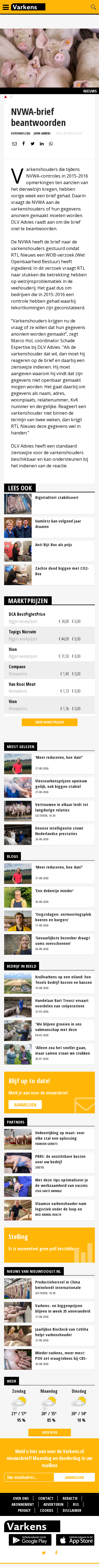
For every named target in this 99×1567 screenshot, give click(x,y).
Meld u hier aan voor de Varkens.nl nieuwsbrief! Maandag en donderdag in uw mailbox (49, 1458)
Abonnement (23, 1504)
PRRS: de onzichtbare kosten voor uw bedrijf (60, 1158)
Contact (45, 1498)
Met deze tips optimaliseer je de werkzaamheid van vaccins (61, 1182)
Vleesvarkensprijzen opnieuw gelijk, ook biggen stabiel (61, 783)
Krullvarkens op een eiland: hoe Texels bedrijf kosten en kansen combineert (63, 979)
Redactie (70, 1498)
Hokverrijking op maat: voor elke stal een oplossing (59, 1135)
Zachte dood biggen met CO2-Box (62, 570)
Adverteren (53, 1504)
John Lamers (42, 133)
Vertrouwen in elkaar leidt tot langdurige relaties (61, 807)
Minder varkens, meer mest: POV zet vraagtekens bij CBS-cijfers (61, 1355)
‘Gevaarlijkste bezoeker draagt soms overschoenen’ (62, 940)
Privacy (24, 1510)
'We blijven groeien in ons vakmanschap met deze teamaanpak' (58, 1026)
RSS (76, 1504)
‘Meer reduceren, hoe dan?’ (59, 757)
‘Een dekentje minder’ (54, 890)
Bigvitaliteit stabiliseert (56, 497)
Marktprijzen (28, 600)
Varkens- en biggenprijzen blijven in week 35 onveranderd (62, 1308)
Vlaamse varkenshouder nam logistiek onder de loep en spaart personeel (60, 1206)
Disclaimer (72, 1510)
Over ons (21, 1498)
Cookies (46, 1510)
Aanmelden (25, 1105)
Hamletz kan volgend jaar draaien (58, 523)
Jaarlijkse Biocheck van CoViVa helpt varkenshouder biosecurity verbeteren (61, 1331)
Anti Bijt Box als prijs (53, 544)
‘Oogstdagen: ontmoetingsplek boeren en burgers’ (63, 916)
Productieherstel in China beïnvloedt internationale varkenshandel (58, 1284)
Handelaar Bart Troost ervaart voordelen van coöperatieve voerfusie (62, 1003)
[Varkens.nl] (49, 1527)
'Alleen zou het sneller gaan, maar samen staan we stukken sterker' (62, 1050)
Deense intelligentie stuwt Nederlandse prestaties (59, 830)
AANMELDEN (74, 1477)
